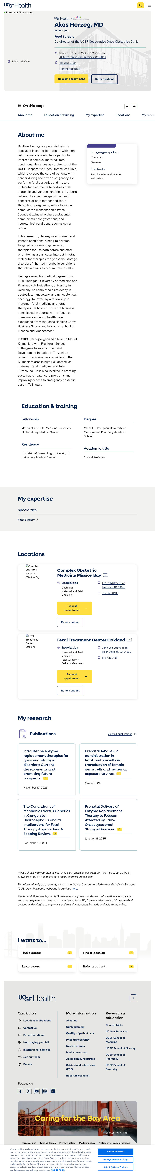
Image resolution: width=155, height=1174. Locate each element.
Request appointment (71, 78)
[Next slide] (134, 106)
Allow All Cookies (115, 1151)
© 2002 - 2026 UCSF (116, 1133)
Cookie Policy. (58, 1170)
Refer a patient (104, 79)
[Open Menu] (149, 5)
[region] (77, 1159)
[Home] (18, 5)
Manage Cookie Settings (115, 1159)
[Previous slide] (127, 106)
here (74, 888)
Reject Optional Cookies (115, 1167)
